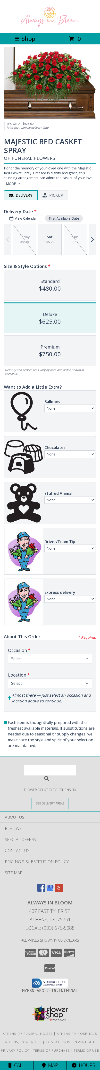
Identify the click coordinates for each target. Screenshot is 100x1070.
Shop (28, 38)
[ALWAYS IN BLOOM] (50, 25)
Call (18, 1065)
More (11, 183)
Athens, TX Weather (23, 1042)
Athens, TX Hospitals (77, 1033)
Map (52, 1065)
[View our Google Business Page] (50, 890)
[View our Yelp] (59, 890)
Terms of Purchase (51, 1050)
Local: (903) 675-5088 (50, 928)
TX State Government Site (70, 1042)
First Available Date (64, 218)
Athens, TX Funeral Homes (28, 1033)
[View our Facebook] (41, 890)
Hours (85, 1065)
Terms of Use (86, 1050)
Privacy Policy (15, 1050)
